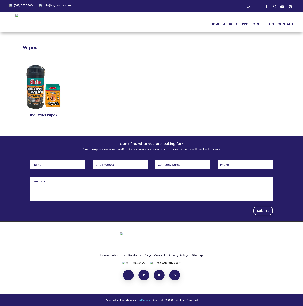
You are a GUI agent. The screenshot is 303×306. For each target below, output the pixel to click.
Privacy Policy (178, 255)
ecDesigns (144, 299)
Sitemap (197, 255)
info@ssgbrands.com (57, 5)
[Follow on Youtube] (282, 6)
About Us (231, 24)
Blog (270, 24)
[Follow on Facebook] (267, 6)
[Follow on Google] (290, 6)
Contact (285, 24)
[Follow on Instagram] (274, 6)
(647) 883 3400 (23, 5)
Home (215, 24)
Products (134, 255)
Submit (263, 210)
